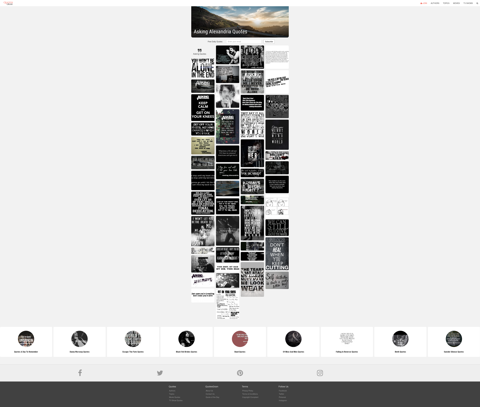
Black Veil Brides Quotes (133, 352)
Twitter (281, 394)
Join (424, 3)
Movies (456, 3)
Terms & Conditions (250, 394)
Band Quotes (186, 352)
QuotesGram (8, 3)
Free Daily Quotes (215, 41)
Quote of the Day (212, 397)
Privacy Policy (247, 390)
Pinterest (282, 397)
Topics (446, 3)
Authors (435, 3)
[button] (477, 3)
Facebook (283, 390)
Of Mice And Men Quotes (240, 352)
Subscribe (269, 41)
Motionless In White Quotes (454, 352)
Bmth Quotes (346, 352)
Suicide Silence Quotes (400, 352)
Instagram (283, 400)
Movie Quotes (174, 397)
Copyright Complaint (250, 397)
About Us (209, 390)
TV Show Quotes (175, 400)
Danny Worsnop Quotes (26, 352)
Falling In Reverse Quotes (293, 352)
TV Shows (468, 3)
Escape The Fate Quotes (79, 352)
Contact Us (210, 394)
